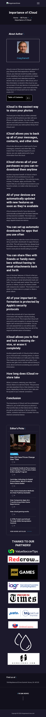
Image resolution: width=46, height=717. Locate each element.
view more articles (18, 531)
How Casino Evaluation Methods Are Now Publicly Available (22, 492)
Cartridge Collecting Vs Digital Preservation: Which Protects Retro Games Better (21, 481)
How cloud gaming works (19, 511)
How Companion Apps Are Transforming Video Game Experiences (20, 502)
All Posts (23, 18)
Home (15, 18)
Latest (15, 454)
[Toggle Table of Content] (27, 98)
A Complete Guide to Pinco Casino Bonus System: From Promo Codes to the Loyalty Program (23, 470)
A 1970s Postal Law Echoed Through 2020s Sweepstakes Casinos (20, 521)
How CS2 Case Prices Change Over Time (22, 458)
